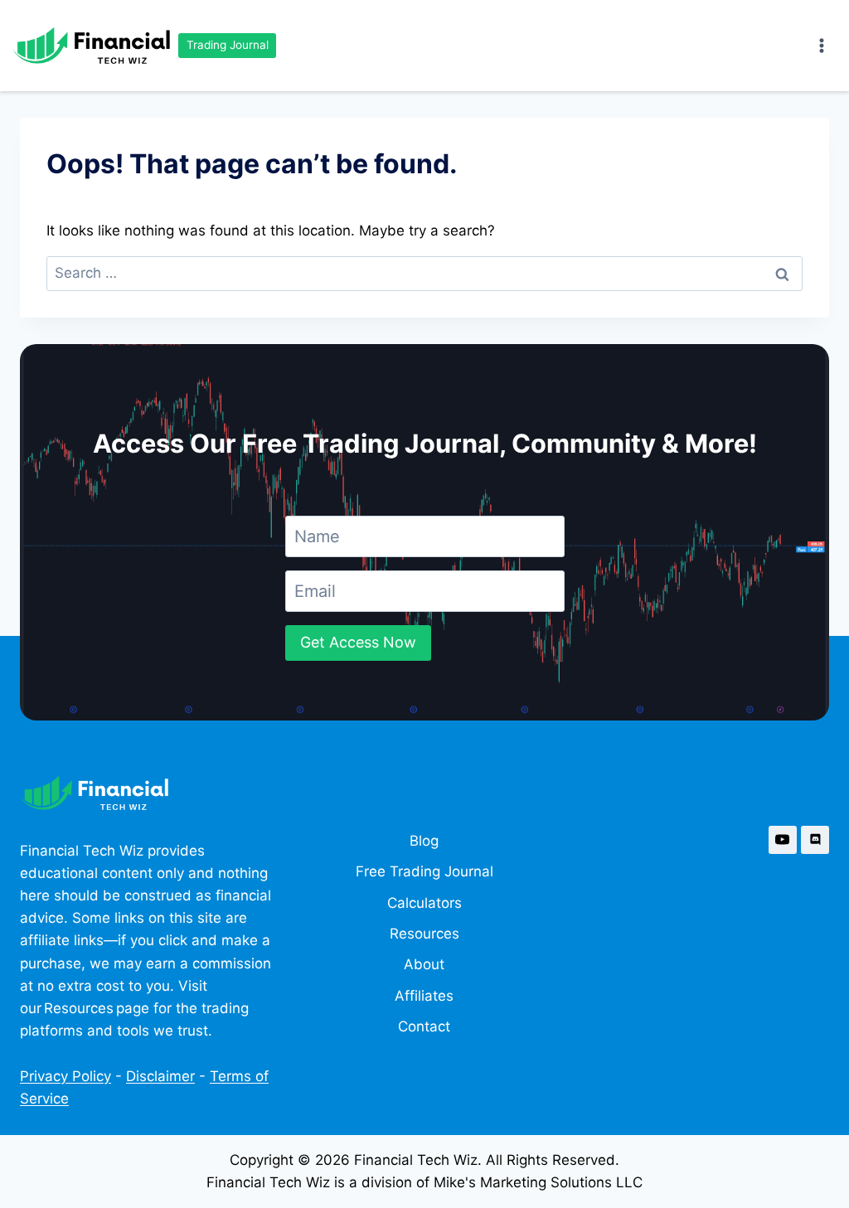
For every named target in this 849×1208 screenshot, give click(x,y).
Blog (424, 840)
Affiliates (424, 995)
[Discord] (815, 840)
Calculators (424, 903)
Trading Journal (228, 44)
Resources (424, 933)
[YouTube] (783, 840)
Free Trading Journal (424, 871)
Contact (424, 1026)
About (424, 964)
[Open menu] (821, 45)
